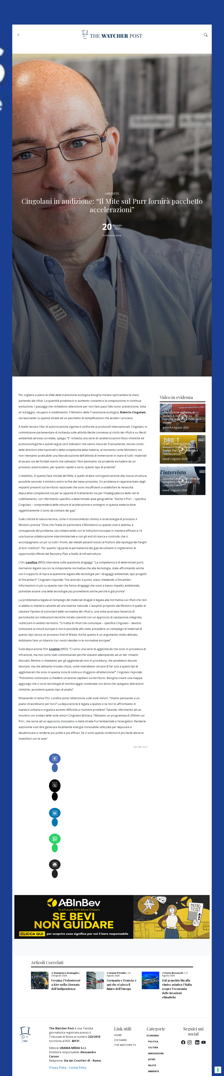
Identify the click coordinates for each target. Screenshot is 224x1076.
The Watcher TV (125, 1045)
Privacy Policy (57, 1068)
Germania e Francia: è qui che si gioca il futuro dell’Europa (121, 985)
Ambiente (153, 1071)
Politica (153, 1041)
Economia (153, 1035)
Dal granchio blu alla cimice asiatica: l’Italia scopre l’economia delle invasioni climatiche (177, 989)
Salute (152, 1065)
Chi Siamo (120, 1040)
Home (118, 1035)
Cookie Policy (77, 1068)
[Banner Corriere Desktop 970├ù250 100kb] (112, 917)
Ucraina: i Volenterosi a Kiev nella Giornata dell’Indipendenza (65, 985)
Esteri (151, 1059)
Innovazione (156, 1053)
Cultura (153, 1047)
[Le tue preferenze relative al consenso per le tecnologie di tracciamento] (218, 1070)
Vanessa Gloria (113, 235)
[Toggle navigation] (18, 34)
